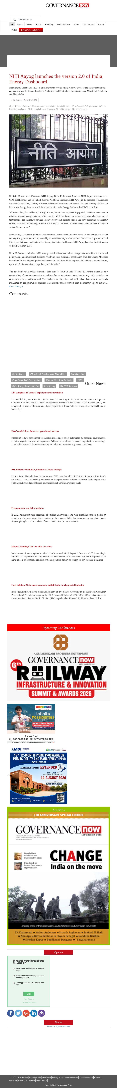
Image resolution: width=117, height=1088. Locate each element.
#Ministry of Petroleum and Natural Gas (39, 106)
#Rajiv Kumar (15, 106)
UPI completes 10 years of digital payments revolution (37, 392)
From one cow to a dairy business (27, 508)
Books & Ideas (63, 24)
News (20, 24)
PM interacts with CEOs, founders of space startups (36, 469)
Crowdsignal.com (29, 1002)
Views (29, 24)
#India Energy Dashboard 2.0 (46, 109)
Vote (29, 994)
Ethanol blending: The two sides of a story (31, 546)
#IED (30, 109)
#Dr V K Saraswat (79, 109)
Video (14, 29)
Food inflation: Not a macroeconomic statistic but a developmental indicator (47, 585)
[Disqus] (58, 333)
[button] (15, 666)
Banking (49, 24)
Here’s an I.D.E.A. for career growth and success (35, 431)
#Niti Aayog (65, 109)
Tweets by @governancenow (58, 1026)
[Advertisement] (61, 63)
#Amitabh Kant (63, 106)
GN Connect (88, 24)
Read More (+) (16, 286)
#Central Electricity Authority (59, 379)
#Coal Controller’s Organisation (84, 106)
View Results (29, 999)
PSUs (38, 24)
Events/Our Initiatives (30, 29)
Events (101, 24)
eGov (76, 24)
